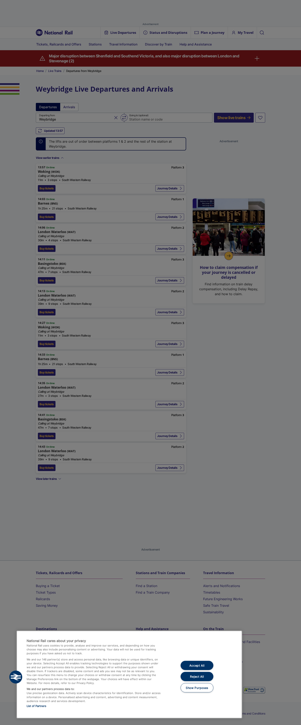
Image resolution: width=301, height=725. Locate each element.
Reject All (197, 676)
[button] (15, 677)
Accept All (196, 665)
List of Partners (36, 706)
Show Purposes (197, 688)
